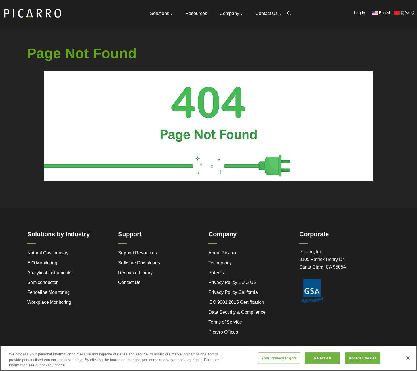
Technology (220, 262)
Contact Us (266, 13)
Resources (196, 13)
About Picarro (222, 252)
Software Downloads (139, 262)
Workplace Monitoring (49, 302)
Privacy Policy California (233, 292)
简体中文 (408, 13)
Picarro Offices (223, 332)
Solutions (159, 13)
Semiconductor (42, 282)
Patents (216, 272)
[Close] (408, 358)
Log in (359, 13)
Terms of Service (225, 322)
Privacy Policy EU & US (232, 282)
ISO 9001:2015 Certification (236, 302)
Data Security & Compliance (237, 312)
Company (229, 13)
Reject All (322, 358)
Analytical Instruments (49, 272)
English (384, 13)
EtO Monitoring (42, 262)
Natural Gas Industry (47, 252)
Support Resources (137, 252)
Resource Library (135, 272)
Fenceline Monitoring (48, 292)
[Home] (32, 11)
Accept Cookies (363, 358)
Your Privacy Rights (279, 358)
